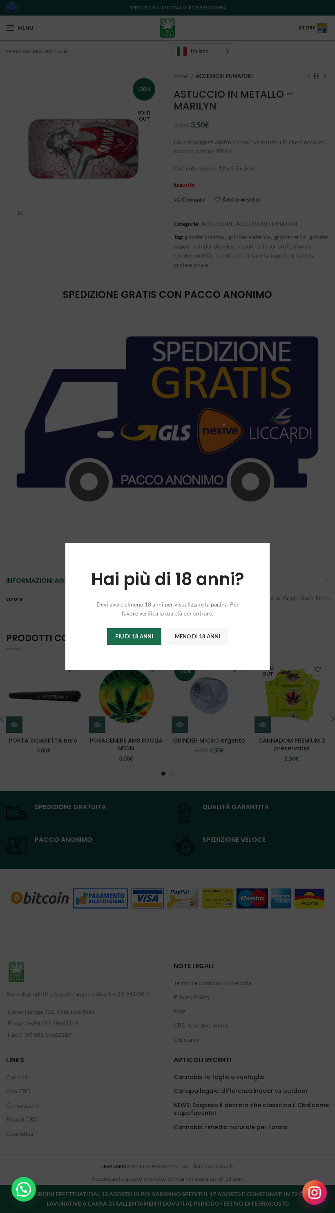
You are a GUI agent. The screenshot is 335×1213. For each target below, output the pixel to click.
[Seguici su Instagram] (314, 1192)
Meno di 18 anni (197, 636)
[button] (23, 1189)
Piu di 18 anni (134, 636)
